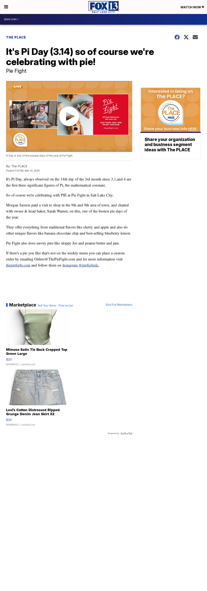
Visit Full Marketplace (119, 304)
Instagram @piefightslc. (80, 265)
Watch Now (191, 7)
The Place (16, 37)
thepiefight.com (18, 265)
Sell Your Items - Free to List (55, 305)
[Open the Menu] (6, 7)
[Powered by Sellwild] (126, 433)
